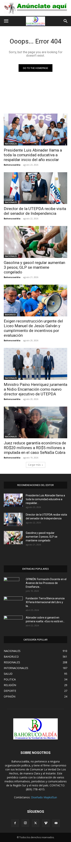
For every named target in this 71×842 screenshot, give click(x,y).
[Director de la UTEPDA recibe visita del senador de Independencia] (35, 188)
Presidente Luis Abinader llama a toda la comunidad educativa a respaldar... (45, 499)
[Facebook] (15, 823)
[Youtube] (56, 823)
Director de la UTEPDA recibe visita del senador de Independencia (35, 211)
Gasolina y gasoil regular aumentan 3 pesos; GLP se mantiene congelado (34, 267)
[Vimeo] (46, 823)
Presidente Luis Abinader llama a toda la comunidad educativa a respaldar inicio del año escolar (33, 155)
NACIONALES (11, 143)
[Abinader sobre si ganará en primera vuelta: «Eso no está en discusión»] (13, 622)
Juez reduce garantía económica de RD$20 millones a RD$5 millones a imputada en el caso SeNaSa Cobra (35, 448)
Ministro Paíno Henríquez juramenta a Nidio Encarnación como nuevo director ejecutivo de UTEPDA (35, 389)
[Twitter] (35, 823)
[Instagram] (25, 823)
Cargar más (34, 464)
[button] (6, 21)
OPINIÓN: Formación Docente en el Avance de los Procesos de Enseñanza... (46, 583)
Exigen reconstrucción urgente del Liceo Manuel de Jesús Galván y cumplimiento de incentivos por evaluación (33, 328)
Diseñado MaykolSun (44, 797)
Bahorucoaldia (12, 164)
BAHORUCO (10, 314)
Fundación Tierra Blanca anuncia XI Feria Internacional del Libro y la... (45, 602)
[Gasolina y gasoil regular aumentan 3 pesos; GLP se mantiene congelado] (35, 242)
